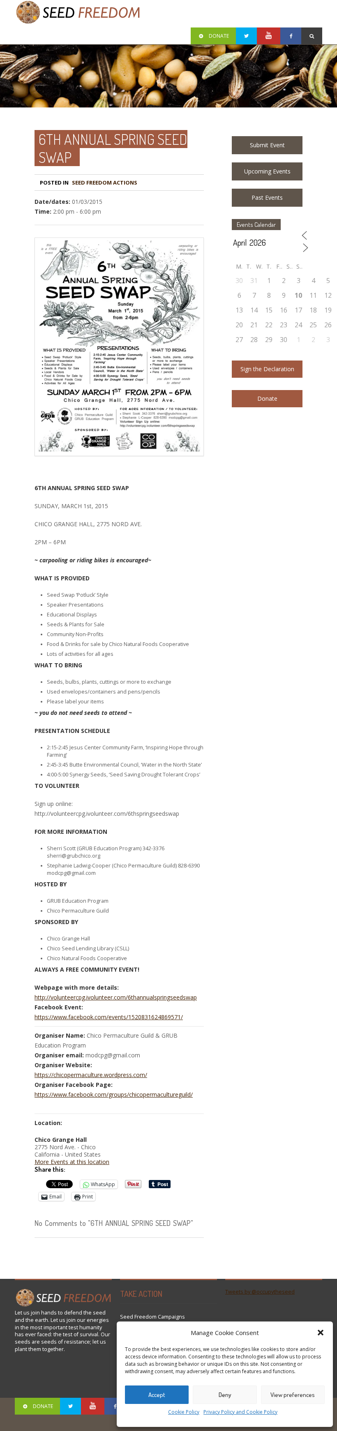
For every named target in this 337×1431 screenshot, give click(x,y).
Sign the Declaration (267, 369)
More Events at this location (72, 1162)
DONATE (219, 35)
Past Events (267, 197)
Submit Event (267, 145)
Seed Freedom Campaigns (152, 1316)
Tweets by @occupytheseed (260, 1291)
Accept (156, 1395)
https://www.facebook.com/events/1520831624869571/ (109, 1017)
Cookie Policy (183, 1411)
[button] (320, 1332)
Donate (267, 398)
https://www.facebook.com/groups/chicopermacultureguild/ (114, 1094)
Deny (225, 1395)
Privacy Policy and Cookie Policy (240, 1411)
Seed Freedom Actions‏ (104, 182)
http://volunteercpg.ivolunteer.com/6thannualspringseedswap (116, 997)
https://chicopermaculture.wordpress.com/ (91, 1075)
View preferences (292, 1395)
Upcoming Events (267, 171)
